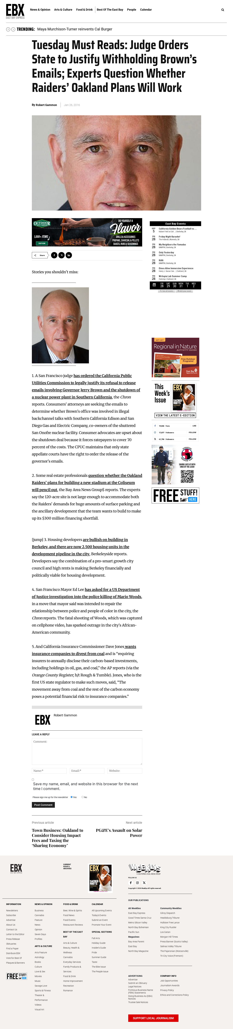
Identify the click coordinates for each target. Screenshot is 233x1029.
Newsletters (12, 910)
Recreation (68, 985)
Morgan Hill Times (169, 937)
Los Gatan (165, 932)
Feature (38, 920)
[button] (222, 10)
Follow (192, 432)
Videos (38, 1004)
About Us (10, 925)
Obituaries (11, 944)
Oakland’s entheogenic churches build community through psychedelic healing (103, 29)
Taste (94, 962)
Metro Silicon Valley (137, 922)
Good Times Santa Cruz (139, 918)
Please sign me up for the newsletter (50, 797)
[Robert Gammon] (42, 719)
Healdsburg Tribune (169, 918)
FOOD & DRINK (70, 904)
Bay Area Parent (136, 941)
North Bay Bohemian (138, 927)
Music (38, 981)
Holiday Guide (98, 943)
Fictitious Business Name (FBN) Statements (140, 991)
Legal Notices (134, 986)
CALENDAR (97, 904)
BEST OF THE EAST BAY (73, 934)
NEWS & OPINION (43, 904)
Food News (68, 915)
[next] (13, 29)
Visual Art (39, 1009)
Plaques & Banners (15, 963)
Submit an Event (100, 920)
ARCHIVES (67, 866)
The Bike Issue (99, 966)
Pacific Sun (133, 932)
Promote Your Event (101, 925)
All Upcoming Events (102, 910)
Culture (38, 966)
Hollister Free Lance (169, 922)
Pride (94, 952)
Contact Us (11, 929)
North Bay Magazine (138, 951)
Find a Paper (12, 948)
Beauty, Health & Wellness (71, 950)
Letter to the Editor (15, 934)
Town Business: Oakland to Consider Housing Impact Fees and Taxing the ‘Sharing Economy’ (57, 837)
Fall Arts (96, 938)
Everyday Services (72, 962)
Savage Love (41, 985)
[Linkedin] (69, 255)
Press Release (13, 939)
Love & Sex (40, 971)
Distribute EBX (13, 953)
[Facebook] (54, 255)
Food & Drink (69, 976)
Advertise (10, 920)
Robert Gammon (46, 105)
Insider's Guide (99, 947)
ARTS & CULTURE (43, 946)
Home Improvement (73, 981)
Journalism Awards (169, 985)
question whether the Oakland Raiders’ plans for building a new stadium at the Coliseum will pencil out (87, 482)
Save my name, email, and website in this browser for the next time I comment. (85, 786)
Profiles (38, 939)
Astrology (39, 957)
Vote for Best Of (14, 958)
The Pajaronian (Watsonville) (174, 951)
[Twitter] (61, 255)
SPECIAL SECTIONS (102, 932)
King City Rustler (168, 927)
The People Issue (100, 971)
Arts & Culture (70, 943)
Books (38, 962)
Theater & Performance (41, 997)
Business (39, 910)
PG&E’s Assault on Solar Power (119, 832)
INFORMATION (13, 904)
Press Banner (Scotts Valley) (174, 941)
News (37, 925)
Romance (68, 990)
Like (194, 426)
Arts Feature (41, 952)
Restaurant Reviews (73, 925)
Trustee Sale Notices (138, 1002)
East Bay (132, 946)
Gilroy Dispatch (167, 913)
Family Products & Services (72, 969)
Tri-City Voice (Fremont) (171, 956)
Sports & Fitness (43, 990)
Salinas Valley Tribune (170, 946)
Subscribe (11, 915)
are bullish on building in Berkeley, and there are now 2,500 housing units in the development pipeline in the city (80, 546)
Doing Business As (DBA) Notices (140, 997)
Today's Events (99, 915)
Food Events (69, 920)
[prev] (8, 29)
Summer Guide (99, 957)
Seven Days (40, 934)
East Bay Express (136, 913)
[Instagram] (137, 882)
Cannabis (39, 915)
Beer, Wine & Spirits (72, 910)
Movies (38, 976)
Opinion (38, 929)
